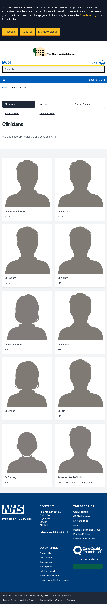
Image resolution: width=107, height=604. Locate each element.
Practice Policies (81, 534)
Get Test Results (47, 571)
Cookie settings (89, 15)
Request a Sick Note (49, 575)
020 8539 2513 (60, 532)
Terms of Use (9, 600)
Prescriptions (46, 566)
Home (4, 87)
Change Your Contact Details (54, 580)
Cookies (59, 600)
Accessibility (45, 600)
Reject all (27, 31)
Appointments (46, 562)
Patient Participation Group (86, 529)
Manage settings (47, 31)
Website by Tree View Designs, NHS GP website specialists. (42, 595)
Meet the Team (80, 520)
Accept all (10, 31)
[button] (18, 104)
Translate (94, 62)
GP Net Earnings (81, 516)
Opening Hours (80, 511)
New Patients (46, 557)
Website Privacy (28, 600)
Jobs (75, 525)
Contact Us (45, 553)
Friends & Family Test (84, 538)
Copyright (72, 600)
